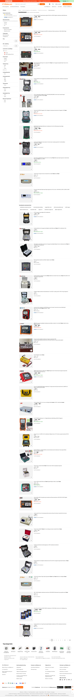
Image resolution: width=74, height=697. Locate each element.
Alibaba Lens (4, 687)
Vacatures (4, 674)
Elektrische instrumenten (42, 10)
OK (16, 40)
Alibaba (19, 10)
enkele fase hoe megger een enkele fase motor (43, 658)
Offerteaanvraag (33, 669)
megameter (6, 659)
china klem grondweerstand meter (58, 658)
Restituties (47, 673)
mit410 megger (67, 207)
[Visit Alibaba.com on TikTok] (71, 679)
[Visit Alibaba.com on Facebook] (60, 679)
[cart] (53, 4)
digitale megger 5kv (24, 658)
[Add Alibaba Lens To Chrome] (19, 687)
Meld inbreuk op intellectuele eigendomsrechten (50, 676)
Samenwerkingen (62, 675)
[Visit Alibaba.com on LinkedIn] (62, 679)
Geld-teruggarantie (20, 669)
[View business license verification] (46, 695)
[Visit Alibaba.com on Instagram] (66, 679)
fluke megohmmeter (40, 656)
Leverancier (41, 19)
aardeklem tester (7, 656)
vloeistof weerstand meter (9, 658)
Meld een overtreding (49, 678)
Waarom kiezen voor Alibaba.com (7, 667)
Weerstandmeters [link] (51, 10)
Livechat (46, 669)
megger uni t (40, 209)
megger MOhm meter (48, 207)
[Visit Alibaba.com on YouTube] (69, 679)
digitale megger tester (58, 209)
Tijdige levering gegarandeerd (22, 671)
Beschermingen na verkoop (21, 673)
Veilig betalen (19, 667)
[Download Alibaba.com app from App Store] (60, 687)
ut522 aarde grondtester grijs (58, 207)
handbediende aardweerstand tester (25, 207)
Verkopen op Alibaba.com (64, 667)
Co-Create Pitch (5, 669)
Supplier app (37, 687)
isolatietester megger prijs (49, 209)
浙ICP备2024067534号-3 (64, 695)
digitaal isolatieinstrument (24, 209)
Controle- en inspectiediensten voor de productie (22, 676)
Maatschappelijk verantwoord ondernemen (7, 672)
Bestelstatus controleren (64, 671)
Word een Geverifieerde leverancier (66, 673)
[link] (72, 686)
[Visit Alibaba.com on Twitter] (64, 679)
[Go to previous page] (49, 640)
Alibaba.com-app (53, 687)
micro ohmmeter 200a (55, 656)
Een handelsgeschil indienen (50, 671)
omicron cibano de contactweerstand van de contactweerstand (27, 656)
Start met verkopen (63, 669)
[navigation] (10, 325)
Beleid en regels (19, 678)
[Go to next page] (67, 640)
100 (64, 640)
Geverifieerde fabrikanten (35, 667)
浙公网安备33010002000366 (55, 695)
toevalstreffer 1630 (33, 209)
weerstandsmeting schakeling (38, 207)
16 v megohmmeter (23, 659)
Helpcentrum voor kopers (49, 667)
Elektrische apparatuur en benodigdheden (29, 10)
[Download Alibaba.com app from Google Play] (68, 687)
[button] (38, 4)
